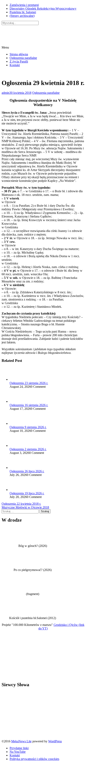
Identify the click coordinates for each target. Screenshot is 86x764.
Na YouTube (18, 751)
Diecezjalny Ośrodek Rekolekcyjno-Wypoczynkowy (43, 8)
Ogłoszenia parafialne (23, 58)
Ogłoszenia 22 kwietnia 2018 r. (21, 503)
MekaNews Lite (21, 741)
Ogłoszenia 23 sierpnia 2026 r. (29, 383)
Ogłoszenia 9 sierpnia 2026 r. (28, 427)
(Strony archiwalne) (22, 15)
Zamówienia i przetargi (24, 5)
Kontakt (15, 65)
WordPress (55, 741)
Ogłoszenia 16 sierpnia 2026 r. (29, 405)
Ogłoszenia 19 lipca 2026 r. (27, 493)
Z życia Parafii (19, 61)
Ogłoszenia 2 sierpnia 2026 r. (28, 449)
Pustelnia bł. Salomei (23, 12)
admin (5, 92)
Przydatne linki (19, 748)
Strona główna (19, 54)
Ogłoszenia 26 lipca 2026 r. (27, 471)
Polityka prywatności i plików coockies (34, 759)
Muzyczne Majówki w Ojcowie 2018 (25, 507)
